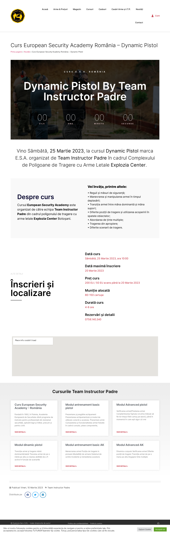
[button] (28, 495)
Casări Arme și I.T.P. (121, 9)
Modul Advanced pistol (131, 404)
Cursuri (89, 9)
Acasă (45, 9)
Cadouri (102, 9)
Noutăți (139, 9)
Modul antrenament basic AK (84, 445)
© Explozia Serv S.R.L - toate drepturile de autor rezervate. (31, 524)
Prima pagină (16, 52)
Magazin (77, 9)
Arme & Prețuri (60, 9)
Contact (139, 22)
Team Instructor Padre (59, 487)
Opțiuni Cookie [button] (145, 529)
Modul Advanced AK (130, 445)
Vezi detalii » (20, 432)
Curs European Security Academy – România (30, 406)
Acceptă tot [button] (160, 529)
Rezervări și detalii (100, 315)
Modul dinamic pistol (28, 445)
